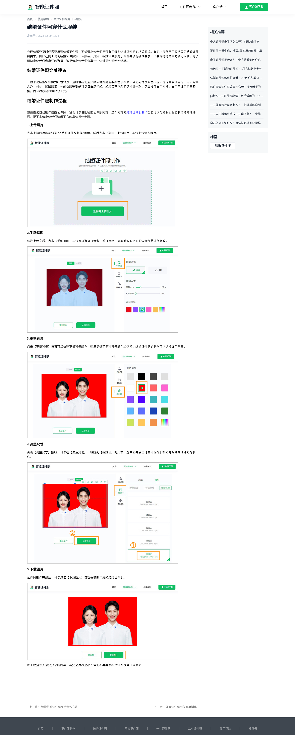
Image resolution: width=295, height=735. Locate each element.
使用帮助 (43, 19)
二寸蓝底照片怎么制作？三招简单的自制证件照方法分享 (236, 104)
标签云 (253, 728)
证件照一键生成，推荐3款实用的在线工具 (236, 50)
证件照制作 (68, 728)
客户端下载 (255, 6)
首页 (164, 7)
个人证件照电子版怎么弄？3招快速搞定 (234, 41)
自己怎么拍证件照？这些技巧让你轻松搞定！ (236, 123)
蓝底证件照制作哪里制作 (181, 707)
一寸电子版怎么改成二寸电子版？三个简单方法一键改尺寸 (236, 114)
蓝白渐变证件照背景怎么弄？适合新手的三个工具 (236, 86)
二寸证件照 (195, 728)
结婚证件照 (223, 145)
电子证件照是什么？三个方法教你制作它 (235, 59)
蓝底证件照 (132, 728)
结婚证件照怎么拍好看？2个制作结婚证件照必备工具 (236, 77)
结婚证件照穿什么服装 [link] (68, 19)
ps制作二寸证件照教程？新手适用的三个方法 (236, 95)
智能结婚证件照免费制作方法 (59, 707)
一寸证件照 (163, 728)
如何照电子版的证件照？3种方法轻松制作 (236, 68)
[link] (30, 19)
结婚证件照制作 (137, 112)
